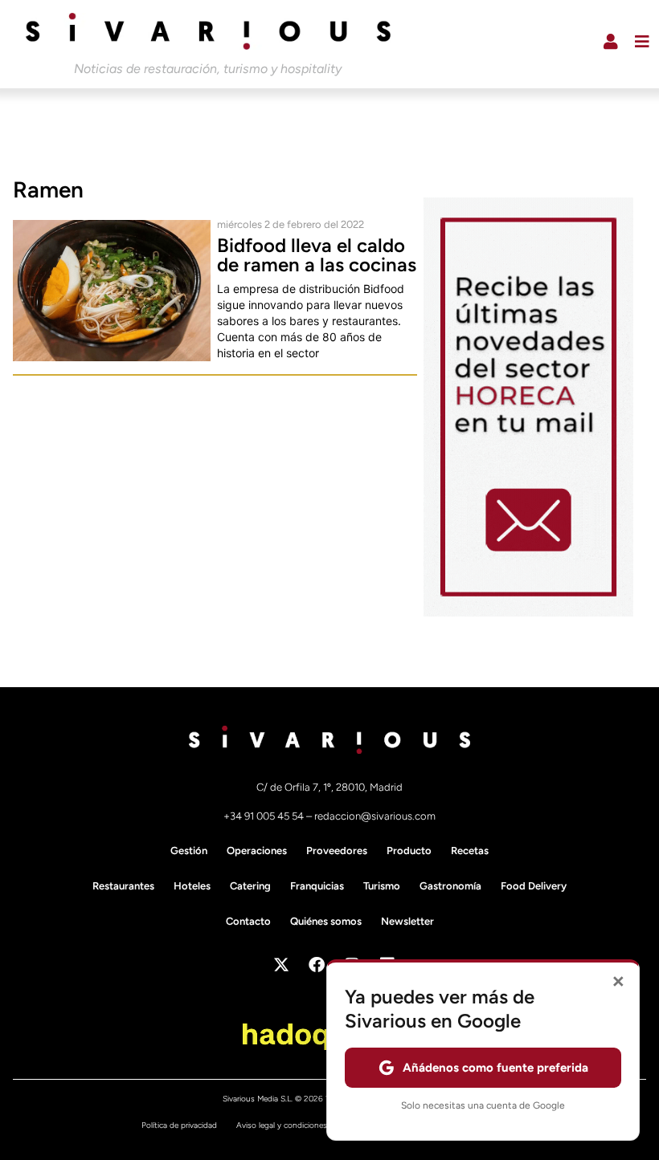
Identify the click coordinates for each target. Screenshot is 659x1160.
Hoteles (192, 886)
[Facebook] (317, 965)
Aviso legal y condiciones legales (295, 1125)
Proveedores (336, 851)
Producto (409, 851)
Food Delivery (534, 886)
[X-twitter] (281, 965)
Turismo (381, 886)
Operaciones (257, 851)
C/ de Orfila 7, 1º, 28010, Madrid (329, 787)
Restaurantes (123, 886)
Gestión (188, 851)
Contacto (248, 921)
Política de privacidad (179, 1125)
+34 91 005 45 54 (264, 816)
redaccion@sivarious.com (375, 816)
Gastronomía (450, 886)
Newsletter (407, 921)
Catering (250, 886)
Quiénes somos (326, 921)
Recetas (470, 851)
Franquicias (317, 886)
